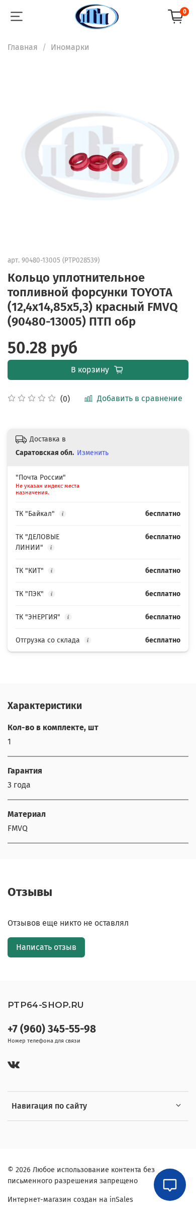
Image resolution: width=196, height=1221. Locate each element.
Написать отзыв (46, 947)
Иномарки (70, 47)
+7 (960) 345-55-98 (52, 1029)
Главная (23, 47)
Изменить (93, 452)
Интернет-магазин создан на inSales (70, 1199)
